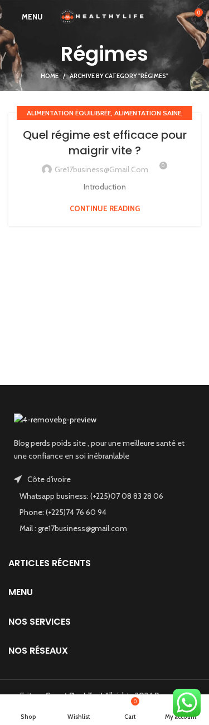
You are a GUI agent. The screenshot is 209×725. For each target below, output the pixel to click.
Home (50, 76)
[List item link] (104, 496)
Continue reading (105, 208)
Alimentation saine (147, 113)
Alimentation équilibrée (69, 113)
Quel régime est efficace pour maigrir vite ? (105, 142)
